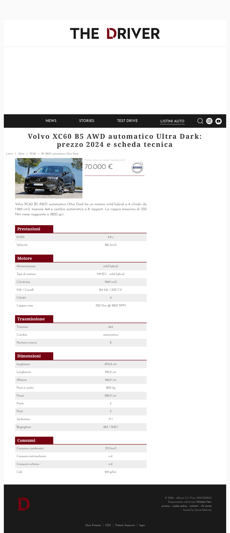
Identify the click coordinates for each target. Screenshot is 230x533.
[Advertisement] (115, 80)
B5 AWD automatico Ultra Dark (59, 153)
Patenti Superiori (125, 525)
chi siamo (206, 506)
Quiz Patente (93, 525)
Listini (9, 153)
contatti (194, 506)
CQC (108, 525)
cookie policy (179, 506)
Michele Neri (204, 502)
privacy (166, 506)
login (142, 525)
